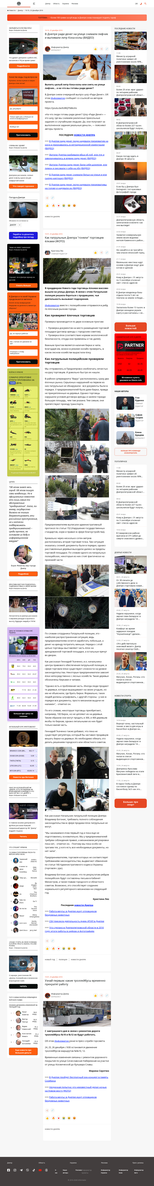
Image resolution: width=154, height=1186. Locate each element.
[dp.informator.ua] (18, 3)
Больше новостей (130, 327)
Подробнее (23, 574)
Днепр (47, 3)
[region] (23, 231)
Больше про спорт (130, 803)
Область (56, 3)
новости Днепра (52, 217)
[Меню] (34, 3)
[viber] (27, 1170)
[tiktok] (33, 1170)
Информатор (58, 98)
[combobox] (15, 225)
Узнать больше (23, 285)
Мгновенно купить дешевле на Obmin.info (131, 379)
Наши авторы (65, 1171)
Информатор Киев (123, 1171)
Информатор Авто (139, 1171)
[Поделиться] (101, 49)
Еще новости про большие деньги (23, 1051)
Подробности (23, 66)
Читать (23, 836)
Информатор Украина (105, 1171)
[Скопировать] (107, 49)
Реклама (75, 3)
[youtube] (40, 1170)
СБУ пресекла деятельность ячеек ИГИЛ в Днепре (76, 921)
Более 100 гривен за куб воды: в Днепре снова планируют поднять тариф (83, 17)
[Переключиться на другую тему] (141, 3)
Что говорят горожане (23, 186)
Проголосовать (23, 135)
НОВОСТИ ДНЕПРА (84, 135)
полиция (63, 959)
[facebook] (8, 1170)
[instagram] (15, 1170)
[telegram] (21, 1170)
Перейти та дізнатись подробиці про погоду (23, 235)
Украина (65, 3)
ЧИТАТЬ (23, 986)
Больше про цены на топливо (23, 715)
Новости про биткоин (23, 777)
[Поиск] (145, 3)
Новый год (50, 959)
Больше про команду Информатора (130, 452)
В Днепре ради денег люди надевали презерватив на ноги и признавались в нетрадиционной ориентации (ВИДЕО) (76, 145)
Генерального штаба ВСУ (27, 473)
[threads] (46, 1170)
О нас (56, 1171)
